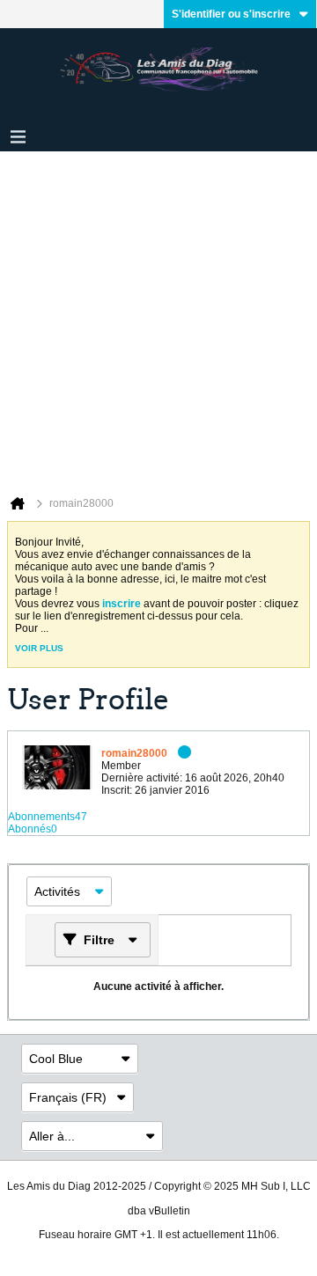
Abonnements (41, 816)
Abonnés (29, 829)
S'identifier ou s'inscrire (231, 14)
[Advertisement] (158, 318)
